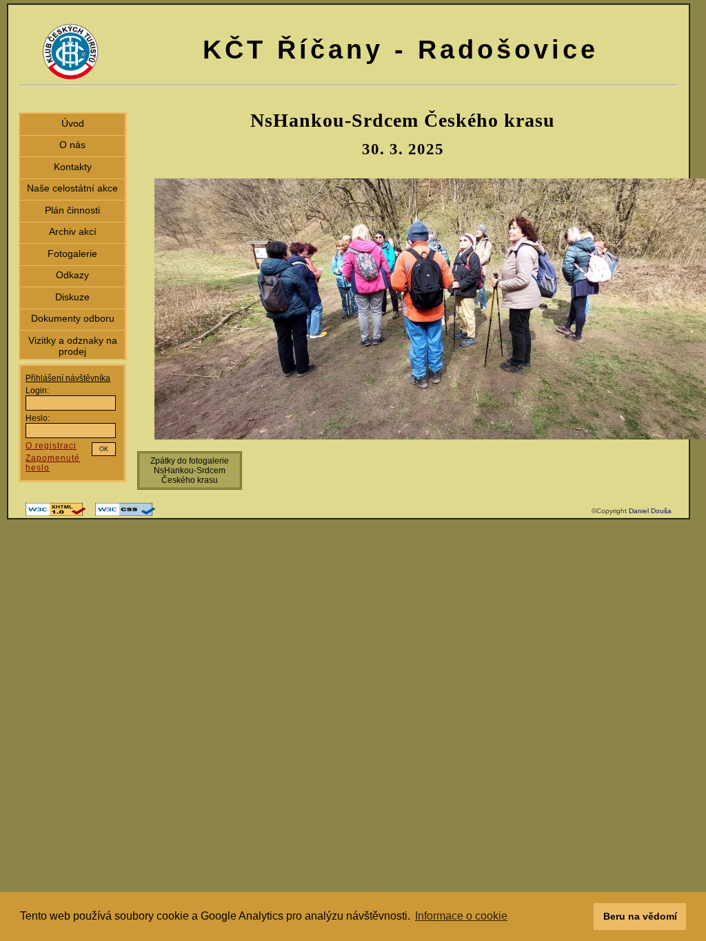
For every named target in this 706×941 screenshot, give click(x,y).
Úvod (72, 123)
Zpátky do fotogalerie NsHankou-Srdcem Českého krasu (189, 470)
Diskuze (72, 296)
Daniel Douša (650, 511)
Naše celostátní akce (72, 188)
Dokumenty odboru (72, 318)
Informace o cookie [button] (461, 916)
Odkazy (72, 274)
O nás (72, 144)
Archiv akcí (73, 231)
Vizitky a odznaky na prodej (72, 346)
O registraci (51, 446)
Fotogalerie (72, 253)
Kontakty (73, 166)
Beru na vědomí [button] (640, 916)
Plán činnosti (72, 210)
